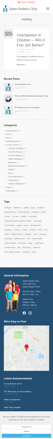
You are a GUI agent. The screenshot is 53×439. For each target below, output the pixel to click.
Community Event (12, 141)
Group (8, 187)
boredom (40, 207)
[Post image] (8, 87)
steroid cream (10, 247)
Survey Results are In (23, 84)
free (46, 230)
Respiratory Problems (16, 166)
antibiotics (17, 207)
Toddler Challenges (16, 183)
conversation (9, 225)
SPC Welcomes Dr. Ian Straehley (27, 107)
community (32, 216)
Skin (9, 173)
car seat (15, 216)
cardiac (7, 216)
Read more (20, 64)
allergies (8, 207)
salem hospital (10, 243)
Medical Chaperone (12, 399)
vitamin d (36, 247)
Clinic (8, 138)
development (35, 225)
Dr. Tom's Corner (12, 145)
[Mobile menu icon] (47, 8)
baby (33, 207)
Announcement (11, 130)
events (24, 230)
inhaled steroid (17, 234)
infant (7, 234)
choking (23, 216)
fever (40, 230)
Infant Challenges (15, 159)
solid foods (39, 243)
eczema (17, 230)
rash (28, 238)
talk (18, 247)
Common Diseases (15, 152)
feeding (33, 230)
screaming (22, 243)
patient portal (19, 238)
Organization (11, 191)
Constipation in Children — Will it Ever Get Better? (31, 39)
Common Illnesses (15, 155)
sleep (30, 243)
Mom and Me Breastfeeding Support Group (31, 96)
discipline (8, 230)
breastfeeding (10, 212)
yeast (34, 252)
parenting (8, 238)
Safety (10, 169)
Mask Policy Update (12, 407)
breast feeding (23, 212)
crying (25, 225)
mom (35, 234)
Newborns (12, 162)
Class (8, 134)
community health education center (18, 221)
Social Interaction (15, 176)
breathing (35, 212)
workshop (26, 252)
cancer (43, 212)
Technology (12, 180)
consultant (37, 221)
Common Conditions (16, 148)
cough (19, 225)
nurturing (42, 234)
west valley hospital (12, 252)
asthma (26, 207)
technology (26, 247)
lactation (28, 234)
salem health (37, 238)
